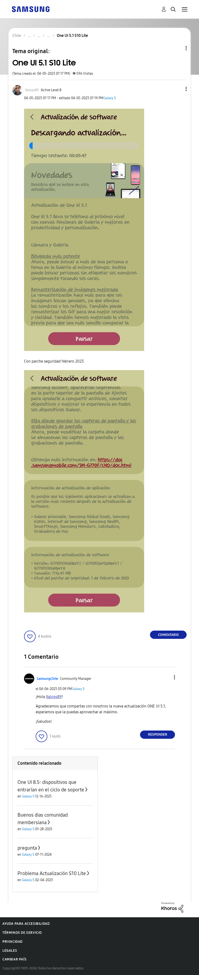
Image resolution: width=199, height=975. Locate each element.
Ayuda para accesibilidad (26, 924)
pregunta (27, 848)
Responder (157, 734)
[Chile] (31, 9)
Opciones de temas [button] (178, 48)
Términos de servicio (22, 933)
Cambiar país (14, 959)
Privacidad (12, 942)
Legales (9, 951)
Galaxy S (109, 98)
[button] (178, 89)
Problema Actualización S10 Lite (51, 873)
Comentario (168, 635)
